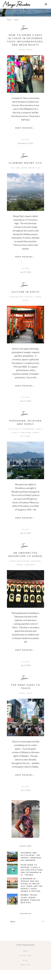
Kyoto (25, 300)
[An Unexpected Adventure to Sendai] (25, 589)
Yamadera (30, 565)
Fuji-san (15, 168)
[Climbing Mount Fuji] (25, 192)
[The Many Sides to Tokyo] (25, 717)
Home (9, 20)
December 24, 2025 (25, 143)
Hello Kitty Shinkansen (22, 429)
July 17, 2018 (25, 401)
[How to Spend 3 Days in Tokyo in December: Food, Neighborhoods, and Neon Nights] (25, 74)
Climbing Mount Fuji (25, 163)
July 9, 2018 (25, 665)
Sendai (19, 565)
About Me (25, 965)
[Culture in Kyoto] (25, 324)
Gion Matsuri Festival (22, 297)
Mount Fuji (35, 168)
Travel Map (25, 955)
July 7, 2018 (25, 790)
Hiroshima (25, 432)
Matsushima (23, 561)
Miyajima (25, 436)
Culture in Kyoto (25, 292)
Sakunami (36, 561)
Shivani (25, 139)
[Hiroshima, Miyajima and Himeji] (25, 460)
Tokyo (29, 50)
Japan (25, 28)
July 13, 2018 (25, 533)
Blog (25, 960)
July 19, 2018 (25, 272)
